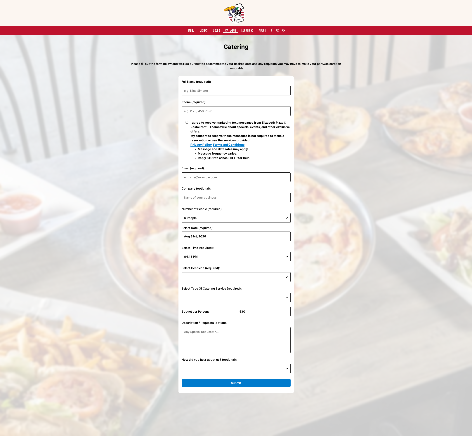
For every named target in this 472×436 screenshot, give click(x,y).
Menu (191, 30)
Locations (247, 30)
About (262, 30)
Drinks (203, 30)
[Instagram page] (278, 30)
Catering (230, 30)
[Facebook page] (272, 30)
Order (216, 30)
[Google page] (284, 30)
